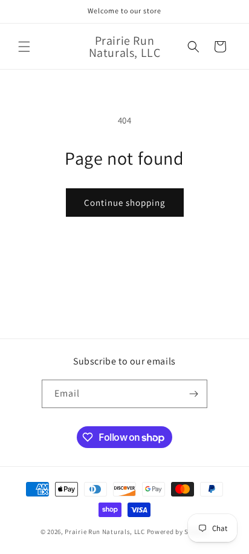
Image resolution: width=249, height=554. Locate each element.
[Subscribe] (193, 394)
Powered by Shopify (178, 531)
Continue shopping (125, 202)
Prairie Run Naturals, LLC (105, 531)
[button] (24, 46)
